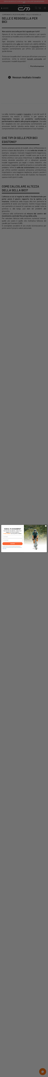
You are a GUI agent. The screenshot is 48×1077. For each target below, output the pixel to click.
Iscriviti (12, 543)
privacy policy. (4, 548)
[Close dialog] (46, 526)
